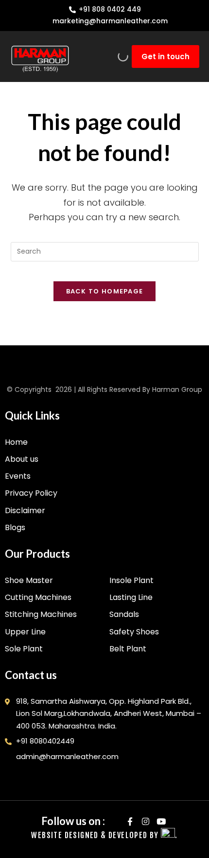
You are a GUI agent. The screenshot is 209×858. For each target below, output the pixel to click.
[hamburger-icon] (104, 56)
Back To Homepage (104, 291)
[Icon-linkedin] (114, 820)
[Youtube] (161, 820)
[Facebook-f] (130, 820)
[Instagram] (145, 820)
